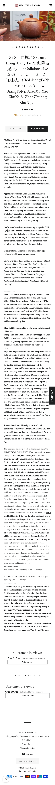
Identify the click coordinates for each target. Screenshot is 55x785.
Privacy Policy (27, 744)
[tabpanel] (27, 25)
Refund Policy (27, 740)
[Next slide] (42, 47)
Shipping (18, 115)
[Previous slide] (12, 47)
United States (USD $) (26, 761)
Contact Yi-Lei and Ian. (27, 732)
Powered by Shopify (27, 771)
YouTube (29, 754)
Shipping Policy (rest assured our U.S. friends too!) (27, 736)
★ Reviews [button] (52, 395)
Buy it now (37, 129)
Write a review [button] (27, 662)
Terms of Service (27, 748)
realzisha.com (30, 768)
